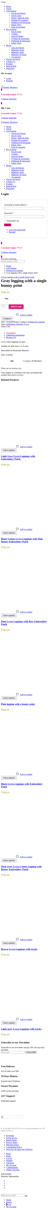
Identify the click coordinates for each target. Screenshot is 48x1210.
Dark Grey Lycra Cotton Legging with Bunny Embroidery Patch (21, 868)
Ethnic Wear (16, 25)
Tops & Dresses (17, 48)
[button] (1, 90)
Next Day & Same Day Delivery (19, 1149)
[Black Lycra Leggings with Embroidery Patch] (24, 769)
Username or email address (15, 205)
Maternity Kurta (17, 50)
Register (9, 81)
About (8, 9)
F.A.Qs (9, 1158)
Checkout (10, 1163)
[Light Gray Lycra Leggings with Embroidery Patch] (24, 441)
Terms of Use (11, 1138)
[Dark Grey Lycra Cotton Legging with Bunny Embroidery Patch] (24, 852)
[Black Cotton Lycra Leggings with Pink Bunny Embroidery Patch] (24, 524)
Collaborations (12, 1167)
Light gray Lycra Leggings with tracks (21, 1029)
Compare (7, 318)
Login (8, 78)
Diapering (10, 68)
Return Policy (11, 1140)
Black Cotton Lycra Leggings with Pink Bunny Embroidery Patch (22, 540)
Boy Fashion (11, 29)
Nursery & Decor (13, 59)
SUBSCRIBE (31, 1052)
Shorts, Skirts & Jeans (20, 18)
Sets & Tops (16, 16)
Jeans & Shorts (17, 36)
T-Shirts (14, 34)
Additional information (15, 335)
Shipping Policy (12, 1145)
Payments (10, 1136)
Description (10, 333)
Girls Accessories (18, 27)
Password (8, 213)
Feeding (9, 64)
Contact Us (10, 61)
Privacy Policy (12, 1142)
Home (8, 6)
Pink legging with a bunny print (18, 704)
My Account (11, 1165)
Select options (9, 450)
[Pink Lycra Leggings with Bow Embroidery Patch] (24, 607)
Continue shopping (8, 99)
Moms (8, 45)
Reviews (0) (11, 337)
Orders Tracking (12, 1170)
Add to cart (16, 307)
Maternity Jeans (17, 52)
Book (8, 1156)
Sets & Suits (16, 32)
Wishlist (9, 1161)
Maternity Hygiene (18, 55)
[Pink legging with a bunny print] (24, 689)
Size (6, 298)
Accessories (16, 57)
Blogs (8, 1154)
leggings (19, 324)
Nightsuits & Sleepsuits (20, 41)
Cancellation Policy (14, 1147)
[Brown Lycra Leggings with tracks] (24, 934)
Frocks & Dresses (18, 13)
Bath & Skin (11, 66)
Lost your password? (17, 230)
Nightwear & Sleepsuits (20, 22)
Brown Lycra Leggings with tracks (19, 949)
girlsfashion (10, 324)
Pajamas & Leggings (19, 20)
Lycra (26, 324)
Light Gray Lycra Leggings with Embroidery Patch (18, 457)
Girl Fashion (11, 11)
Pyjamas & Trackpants (20, 38)
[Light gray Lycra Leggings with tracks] (24, 1014)
